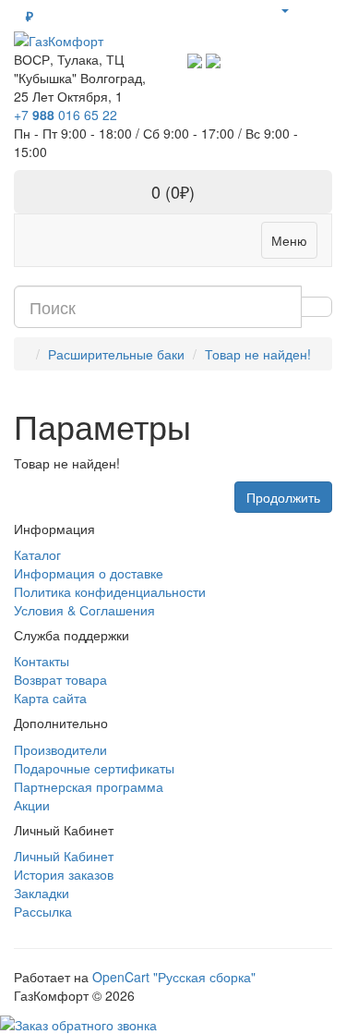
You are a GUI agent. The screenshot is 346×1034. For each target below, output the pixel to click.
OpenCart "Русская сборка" (174, 976)
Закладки (41, 892)
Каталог (37, 554)
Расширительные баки (116, 354)
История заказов (63, 874)
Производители (60, 749)
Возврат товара (60, 679)
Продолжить (283, 497)
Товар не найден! (258, 354)
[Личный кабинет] (284, 9)
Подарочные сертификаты (94, 768)
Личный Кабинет (63, 855)
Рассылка (43, 911)
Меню (289, 240)
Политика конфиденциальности (110, 591)
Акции (32, 805)
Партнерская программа (88, 786)
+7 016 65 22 (65, 114)
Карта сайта (50, 697)
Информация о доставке (88, 573)
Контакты (41, 660)
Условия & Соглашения (84, 610)
